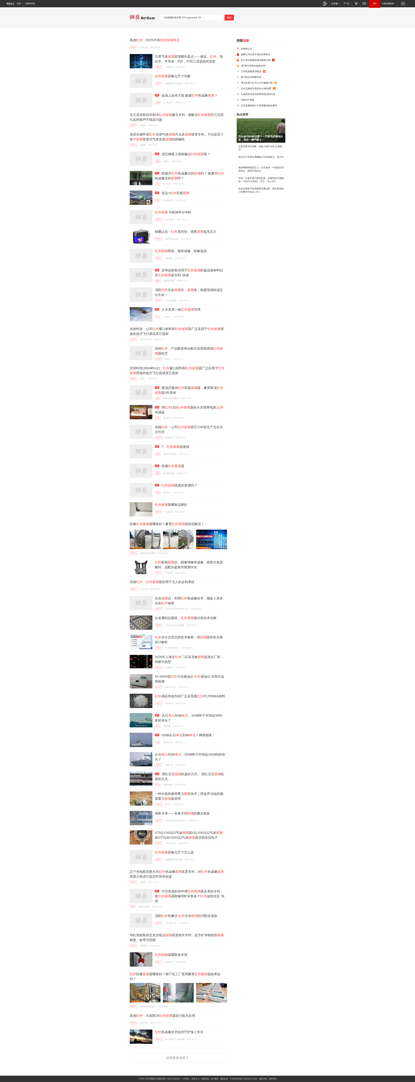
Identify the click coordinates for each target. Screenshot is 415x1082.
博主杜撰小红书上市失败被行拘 (257, 82)
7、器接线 (175, 446)
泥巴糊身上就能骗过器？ (185, 154)
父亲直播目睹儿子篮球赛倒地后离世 (259, 105)
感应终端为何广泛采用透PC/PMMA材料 (190, 696)
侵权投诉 (273, 1079)
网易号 (133, 47)
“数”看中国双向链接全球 (253, 65)
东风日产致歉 (248, 99)
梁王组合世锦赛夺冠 (251, 77)
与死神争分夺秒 (173, 212)
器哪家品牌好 (171, 504)
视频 (158, 102)
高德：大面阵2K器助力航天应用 (162, 1015)
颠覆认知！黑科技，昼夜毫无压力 (185, 231)
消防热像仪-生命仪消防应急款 (186, 916)
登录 (375, 3)
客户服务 (215, 1079)
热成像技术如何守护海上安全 (179, 1032)
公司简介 (186, 1079)
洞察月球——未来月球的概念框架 (182, 813)
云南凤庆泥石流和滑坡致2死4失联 (258, 94)
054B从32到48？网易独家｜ (188, 735)
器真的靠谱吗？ (179, 485)
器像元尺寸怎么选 (174, 852)
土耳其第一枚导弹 (181, 309)
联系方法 (195, 1079)
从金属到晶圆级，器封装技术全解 (185, 618)
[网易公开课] (335, 3)
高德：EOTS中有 (155, 40)
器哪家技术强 (171, 954)
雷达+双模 (175, 193)
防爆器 (172, 466)
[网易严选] (347, 3)
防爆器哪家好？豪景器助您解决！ (167, 524)
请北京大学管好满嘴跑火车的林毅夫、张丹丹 (261, 157)
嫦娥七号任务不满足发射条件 (255, 54)
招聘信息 (205, 1079)
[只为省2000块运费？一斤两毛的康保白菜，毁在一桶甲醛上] (261, 130)
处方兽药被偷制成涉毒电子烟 (255, 60)
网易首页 (10, 3)
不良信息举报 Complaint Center (244, 1079)
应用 (19, 3)
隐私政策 (224, 1079)
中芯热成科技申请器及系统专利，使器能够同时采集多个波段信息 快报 (190, 896)
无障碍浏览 (30, 3)
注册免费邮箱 (388, 3)
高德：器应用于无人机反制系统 (162, 582)
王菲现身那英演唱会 (251, 71)
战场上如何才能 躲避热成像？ (189, 95)
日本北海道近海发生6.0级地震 (256, 88)
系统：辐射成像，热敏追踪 (181, 251)
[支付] (357, 3)
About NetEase (173, 1079)
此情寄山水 (246, 48)
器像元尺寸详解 (172, 76)
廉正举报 (263, 1079)
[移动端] (325, 3)
